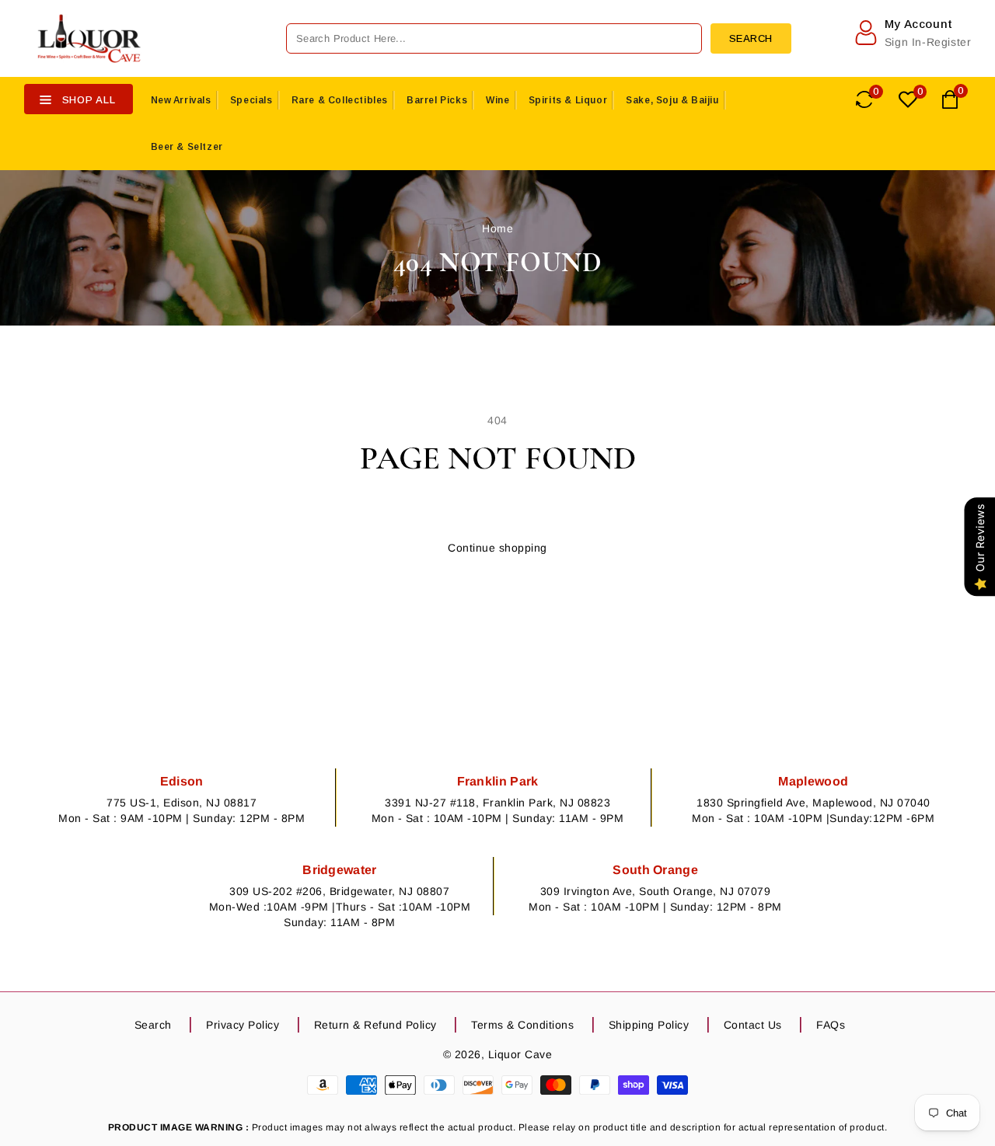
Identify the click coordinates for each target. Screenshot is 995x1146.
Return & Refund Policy (375, 1025)
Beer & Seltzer (187, 146)
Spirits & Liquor (568, 100)
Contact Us (753, 1025)
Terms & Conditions (522, 1025)
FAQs (830, 1025)
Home (497, 228)
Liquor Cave (520, 1054)
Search (153, 1025)
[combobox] (494, 38)
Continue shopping (497, 548)
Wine (497, 100)
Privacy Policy (242, 1025)
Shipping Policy (649, 1025)
